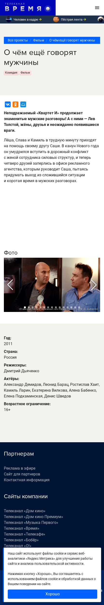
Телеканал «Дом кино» (24, 511)
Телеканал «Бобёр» (21, 540)
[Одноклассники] (15, 104)
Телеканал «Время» (21, 528)
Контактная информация (27, 480)
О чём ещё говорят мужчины (72, 40)
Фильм (38, 40)
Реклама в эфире (19, 468)
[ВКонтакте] (8, 104)
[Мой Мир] (23, 104)
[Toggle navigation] (97, 8)
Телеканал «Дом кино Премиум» (33, 516)
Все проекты (18, 40)
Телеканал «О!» (17, 545)
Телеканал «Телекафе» (24, 534)
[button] (10, 284)
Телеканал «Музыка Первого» (31, 522)
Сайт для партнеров (22, 474)
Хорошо (52, 594)
